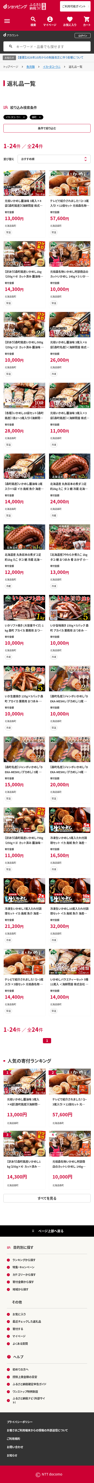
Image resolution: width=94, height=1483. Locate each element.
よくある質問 (20, 1343)
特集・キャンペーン (23, 1267)
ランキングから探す (24, 1260)
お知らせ (12, 1455)
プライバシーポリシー (20, 1422)
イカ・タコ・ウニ (51, 67)
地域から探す (21, 1289)
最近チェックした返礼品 (27, 1321)
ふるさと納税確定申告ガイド (30, 1384)
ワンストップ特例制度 (25, 1391)
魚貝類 (30, 67)
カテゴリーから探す (24, 1274)
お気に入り (69, 24)
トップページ (10, 67)
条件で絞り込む (47, 128)
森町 (34, 117)
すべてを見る (47, 1198)
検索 (33, 24)
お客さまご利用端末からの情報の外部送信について (37, 1430)
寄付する (18, 1329)
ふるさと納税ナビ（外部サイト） (29, 1400)
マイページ (49, 24)
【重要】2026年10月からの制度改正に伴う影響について (50, 57)
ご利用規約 (13, 1438)
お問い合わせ (15, 1447)
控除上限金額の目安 (25, 1377)
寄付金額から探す (23, 1282)
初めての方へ (21, 1369)
